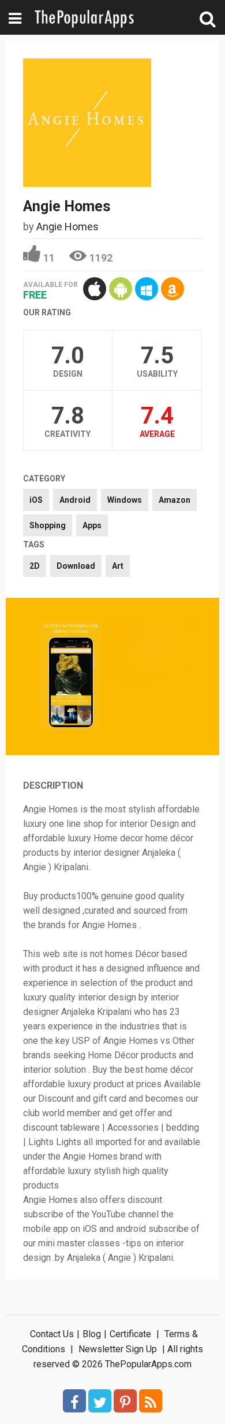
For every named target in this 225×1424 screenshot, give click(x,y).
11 (49, 258)
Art (117, 566)
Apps (92, 525)
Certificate (130, 1334)
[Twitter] (99, 1400)
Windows (124, 500)
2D (34, 566)
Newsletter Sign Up (117, 1349)
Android (75, 500)
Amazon (174, 500)
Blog (91, 1334)
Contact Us (52, 1334)
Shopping (47, 525)
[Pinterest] (125, 1400)
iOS (36, 500)
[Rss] (150, 1400)
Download (76, 566)
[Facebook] (74, 1400)
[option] (71, 676)
